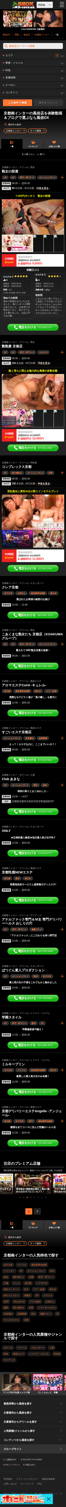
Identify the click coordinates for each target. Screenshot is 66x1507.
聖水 (36, 785)
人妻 (51, 1347)
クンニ (16, 1283)
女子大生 (8, 593)
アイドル (21, 1070)
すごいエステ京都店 (17, 732)
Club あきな (11, 779)
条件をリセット (48, 102)
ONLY (6, 831)
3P (5, 177)
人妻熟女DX (10, 1459)
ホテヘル (8, 1347)
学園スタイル (12, 1017)
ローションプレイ (47, 177)
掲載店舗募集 (48, 1479)
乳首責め (29, 738)
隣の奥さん (18, 1277)
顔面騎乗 (43, 738)
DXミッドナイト (12, 1465)
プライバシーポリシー (27, 1479)
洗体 (26, 1320)
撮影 (6, 1307)
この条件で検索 (17, 102)
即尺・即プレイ (27, 177)
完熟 (31, 1277)
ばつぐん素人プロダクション (23, 970)
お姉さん (21, 593)
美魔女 (27, 1295)
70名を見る (44, 363)
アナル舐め (35, 1301)
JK (42, 1023)
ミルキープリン (13, 1064)
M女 (33, 1313)
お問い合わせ (10, 1484)
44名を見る (44, 483)
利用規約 (8, 1479)
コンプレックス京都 (17, 467)
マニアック (9, 1360)
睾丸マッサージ (11, 1289)
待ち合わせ (19, 1301)
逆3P (6, 1301)
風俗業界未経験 (38, 593)
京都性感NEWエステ (17, 872)
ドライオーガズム (47, 1307)
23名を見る (42, 188)
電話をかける (35, 327)
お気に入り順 (54, 146)
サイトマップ (27, 1484)
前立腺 (7, 691)
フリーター (9, 1271)
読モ (31, 1121)
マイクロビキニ (11, 1320)
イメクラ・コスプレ (39, 1354)
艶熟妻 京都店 (12, 346)
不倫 (6, 1283)
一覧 (12, 146)
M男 (50, 473)
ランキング (33, 146)
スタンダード (37, 1347)
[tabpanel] (33, 1184)
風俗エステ (18, 1354)
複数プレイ (37, 929)
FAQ (39, 1484)
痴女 (45, 785)
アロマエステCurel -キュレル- (24, 685)
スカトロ (43, 352)
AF (13, 177)
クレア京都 (10, 587)
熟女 (6, 1354)
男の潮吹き (17, 473)
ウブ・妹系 (51, 691)
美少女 (53, 593)
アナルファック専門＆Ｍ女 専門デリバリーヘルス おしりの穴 (32, 921)
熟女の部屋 (10, 171)
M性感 (57, 1354)
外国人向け (30, 1465)
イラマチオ (41, 1283)
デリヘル (21, 1347)
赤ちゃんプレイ (11, 1295)
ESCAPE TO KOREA (32, 1459)
